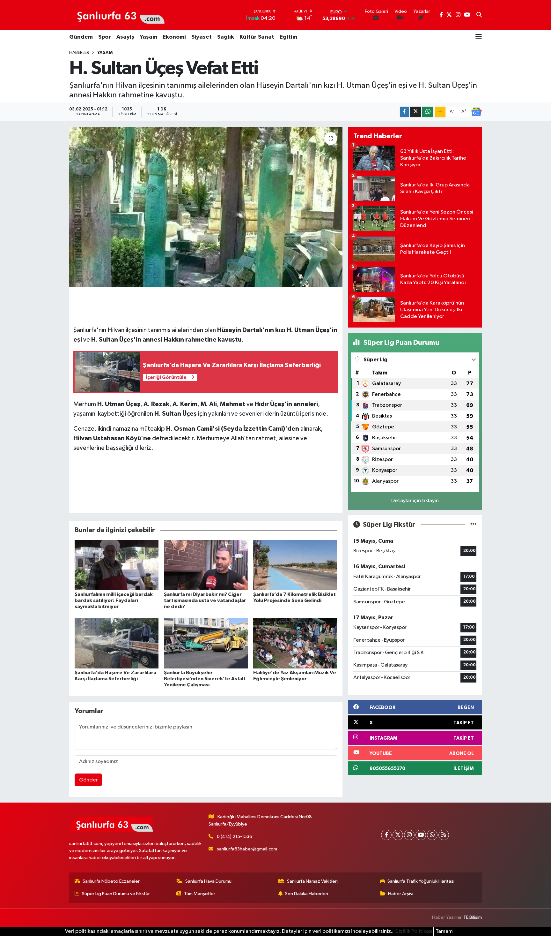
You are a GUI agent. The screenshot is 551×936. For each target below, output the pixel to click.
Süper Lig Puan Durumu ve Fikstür (116, 893)
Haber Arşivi (400, 893)
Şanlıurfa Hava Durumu (208, 881)
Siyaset (201, 37)
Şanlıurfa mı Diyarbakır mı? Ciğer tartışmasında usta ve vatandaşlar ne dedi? (205, 600)
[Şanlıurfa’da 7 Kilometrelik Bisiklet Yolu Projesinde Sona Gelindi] (295, 565)
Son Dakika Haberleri (306, 893)
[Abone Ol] (476, 112)
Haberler (79, 52)
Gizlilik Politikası (413, 931)
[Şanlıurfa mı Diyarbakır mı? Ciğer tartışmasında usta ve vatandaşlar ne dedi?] (206, 565)
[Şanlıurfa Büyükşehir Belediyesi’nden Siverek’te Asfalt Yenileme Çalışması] (206, 643)
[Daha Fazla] (440, 112)
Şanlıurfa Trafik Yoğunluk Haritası (420, 881)
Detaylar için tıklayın (415, 500)
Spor (104, 37)
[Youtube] (420, 835)
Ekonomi (174, 37)
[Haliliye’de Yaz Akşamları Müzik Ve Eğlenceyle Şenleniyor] (295, 643)
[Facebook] (386, 835)
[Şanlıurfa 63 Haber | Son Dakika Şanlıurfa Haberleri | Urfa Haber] (117, 15)
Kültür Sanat (256, 37)
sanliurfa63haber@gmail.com (247, 849)
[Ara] (479, 15)
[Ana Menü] (478, 37)
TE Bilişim (472, 917)
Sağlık (225, 37)
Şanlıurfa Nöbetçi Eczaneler (111, 881)
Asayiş (125, 37)
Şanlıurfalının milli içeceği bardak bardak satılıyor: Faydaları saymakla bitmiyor (114, 600)
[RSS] (443, 835)
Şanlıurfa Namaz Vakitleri (312, 881)
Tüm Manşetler (199, 893)
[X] (398, 835)
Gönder (88, 780)
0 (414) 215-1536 (234, 836)
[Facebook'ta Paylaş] (404, 112)
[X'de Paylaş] (415, 112)
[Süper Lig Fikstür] (473, 524)
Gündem (81, 37)
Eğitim (288, 37)
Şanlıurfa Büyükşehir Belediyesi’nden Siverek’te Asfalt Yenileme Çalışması (205, 678)
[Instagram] (409, 835)
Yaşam (148, 37)
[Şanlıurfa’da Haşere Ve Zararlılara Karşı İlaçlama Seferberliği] (116, 643)
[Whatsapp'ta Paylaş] (427, 112)
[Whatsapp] (432, 835)
